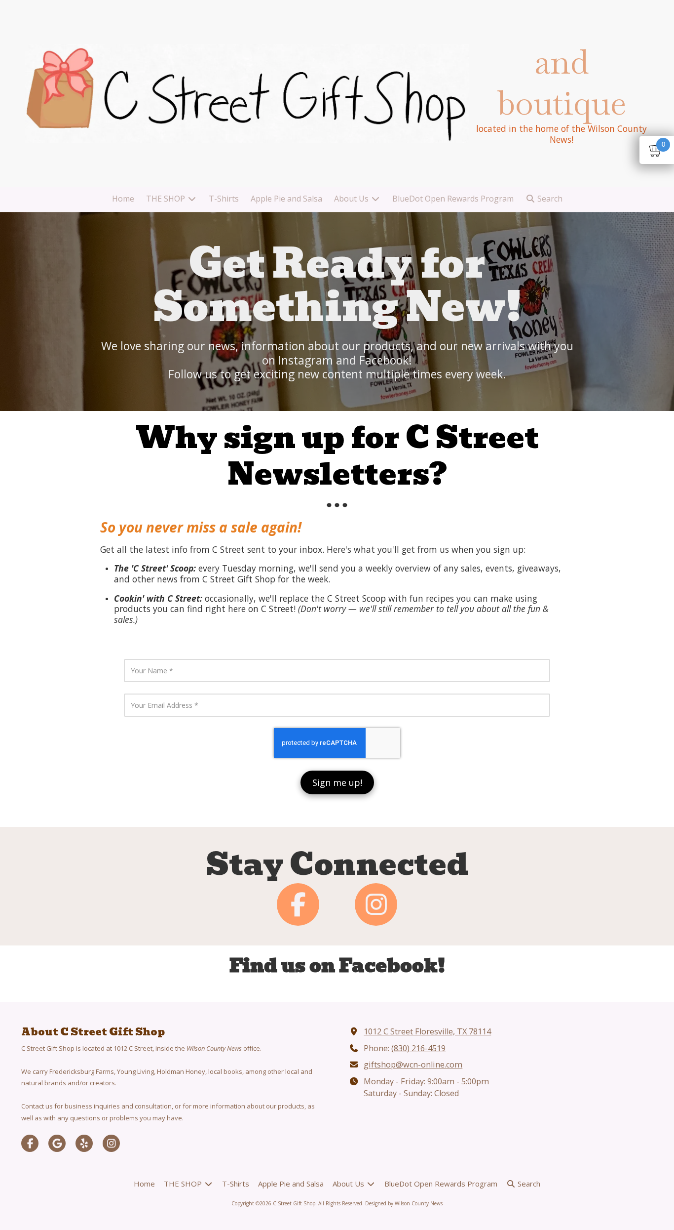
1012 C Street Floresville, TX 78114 (427, 1031)
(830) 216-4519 (418, 1048)
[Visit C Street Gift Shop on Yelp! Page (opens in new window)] (84, 1143)
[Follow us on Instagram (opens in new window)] (376, 904)
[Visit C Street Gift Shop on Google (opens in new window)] (57, 1143)
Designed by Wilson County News (404, 1203)
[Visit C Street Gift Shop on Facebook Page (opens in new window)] (29, 1143)
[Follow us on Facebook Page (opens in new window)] (298, 904)
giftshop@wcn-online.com (413, 1064)
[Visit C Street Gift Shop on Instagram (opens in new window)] (111, 1143)
